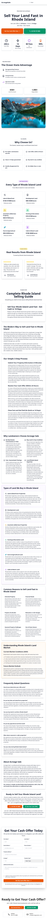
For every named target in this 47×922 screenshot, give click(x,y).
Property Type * (27, 858)
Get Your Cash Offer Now (11, 31)
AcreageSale (5, 2)
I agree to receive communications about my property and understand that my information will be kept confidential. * (24, 876)
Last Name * (26, 839)
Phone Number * (27, 845)
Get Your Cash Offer (32, 806)
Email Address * (7, 845)
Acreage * (6, 858)
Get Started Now (15, 907)
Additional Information (8, 864)
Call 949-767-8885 (35, 31)
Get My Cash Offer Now (22, 880)
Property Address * (8, 851)
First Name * (6, 839)
